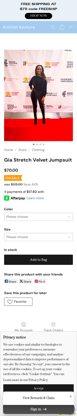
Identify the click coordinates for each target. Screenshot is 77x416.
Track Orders (53, 330)
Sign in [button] (36, 409)
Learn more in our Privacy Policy (25, 380)
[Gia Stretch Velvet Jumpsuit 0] (38, 95)
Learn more (35, 198)
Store (22, 150)
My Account (24, 330)
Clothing (38, 150)
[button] (38, 16)
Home (8, 150)
